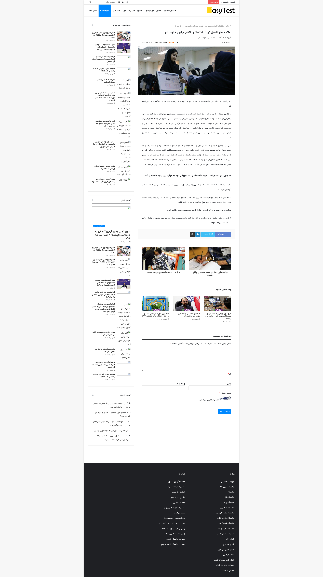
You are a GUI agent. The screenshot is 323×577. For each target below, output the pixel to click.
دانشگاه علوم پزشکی (225, 518)
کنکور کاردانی (228, 554)
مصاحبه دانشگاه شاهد (175, 539)
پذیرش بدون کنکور (226, 486)
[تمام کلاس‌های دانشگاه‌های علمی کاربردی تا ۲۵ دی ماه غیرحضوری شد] (123, 129)
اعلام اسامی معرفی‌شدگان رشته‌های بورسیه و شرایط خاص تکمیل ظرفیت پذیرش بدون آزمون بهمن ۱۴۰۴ (103, 308)
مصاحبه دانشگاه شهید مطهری (172, 544)
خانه (228, 26)
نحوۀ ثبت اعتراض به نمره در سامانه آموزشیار (105, 81)
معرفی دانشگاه (228, 570)
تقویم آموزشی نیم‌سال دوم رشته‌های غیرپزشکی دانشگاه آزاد (103, 180)
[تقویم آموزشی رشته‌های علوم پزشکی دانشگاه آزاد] (123, 170)
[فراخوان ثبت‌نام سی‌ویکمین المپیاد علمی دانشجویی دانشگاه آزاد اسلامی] (123, 60)
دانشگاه (221, 26)
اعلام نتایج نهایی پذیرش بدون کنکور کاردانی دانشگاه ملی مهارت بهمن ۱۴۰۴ (103, 262)
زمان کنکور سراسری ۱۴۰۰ (175, 533)
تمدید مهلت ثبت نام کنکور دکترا (171, 523)
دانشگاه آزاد (229, 497)
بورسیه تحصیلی (227, 481)
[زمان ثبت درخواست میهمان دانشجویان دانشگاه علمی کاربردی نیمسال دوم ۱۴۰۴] (123, 48)
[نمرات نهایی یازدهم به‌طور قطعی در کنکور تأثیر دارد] (123, 338)
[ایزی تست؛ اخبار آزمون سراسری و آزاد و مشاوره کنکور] (220, 10)
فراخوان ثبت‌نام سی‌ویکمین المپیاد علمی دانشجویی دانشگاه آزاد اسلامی (103, 59)
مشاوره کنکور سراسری (153, 10)
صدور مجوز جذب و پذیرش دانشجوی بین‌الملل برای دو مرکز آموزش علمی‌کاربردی (103, 144)
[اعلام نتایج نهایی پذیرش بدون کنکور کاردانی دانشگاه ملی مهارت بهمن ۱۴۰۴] (123, 267)
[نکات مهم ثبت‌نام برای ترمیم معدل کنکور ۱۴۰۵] (123, 353)
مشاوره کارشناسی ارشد (176, 486)
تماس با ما (93, 10)
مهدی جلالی (125, 430)
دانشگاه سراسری (227, 507)
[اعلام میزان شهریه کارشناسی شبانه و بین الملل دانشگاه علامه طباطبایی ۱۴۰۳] (155, 303)
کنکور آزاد (230, 539)
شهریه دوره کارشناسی (225, 533)
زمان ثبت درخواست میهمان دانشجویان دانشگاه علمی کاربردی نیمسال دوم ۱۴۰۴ (105, 47)
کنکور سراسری (169, 10)
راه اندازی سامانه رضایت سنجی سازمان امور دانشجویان (189, 314)
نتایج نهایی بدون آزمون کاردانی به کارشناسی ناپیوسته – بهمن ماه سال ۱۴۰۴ (112, 234)
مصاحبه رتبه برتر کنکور (225, 565)
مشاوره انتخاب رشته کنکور (133, 10)
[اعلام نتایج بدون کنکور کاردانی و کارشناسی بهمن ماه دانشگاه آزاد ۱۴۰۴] (123, 36)
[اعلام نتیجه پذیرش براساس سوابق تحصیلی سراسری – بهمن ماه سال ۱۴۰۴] (123, 295)
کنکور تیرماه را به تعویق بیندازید (105, 430)
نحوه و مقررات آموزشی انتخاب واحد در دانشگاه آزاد (104, 69)
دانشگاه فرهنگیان (226, 523)
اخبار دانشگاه (104, 10)
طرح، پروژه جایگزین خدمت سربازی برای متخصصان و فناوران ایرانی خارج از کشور (218, 316)
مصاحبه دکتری (179, 502)
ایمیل (228, 383)
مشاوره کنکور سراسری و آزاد (174, 507)
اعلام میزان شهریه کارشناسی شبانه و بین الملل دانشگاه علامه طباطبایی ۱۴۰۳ (155, 314)
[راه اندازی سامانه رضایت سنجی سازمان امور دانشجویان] (186, 303)
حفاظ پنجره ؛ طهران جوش (174, 518)
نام (229, 374)
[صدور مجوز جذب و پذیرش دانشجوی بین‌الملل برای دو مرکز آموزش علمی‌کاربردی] (123, 152)
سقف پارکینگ (179, 512)
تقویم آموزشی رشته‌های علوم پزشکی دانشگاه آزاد (105, 167)
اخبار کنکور (116, 10)
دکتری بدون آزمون (177, 497)
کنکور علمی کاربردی (226, 549)
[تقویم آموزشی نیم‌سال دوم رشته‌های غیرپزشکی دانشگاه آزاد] (123, 183)
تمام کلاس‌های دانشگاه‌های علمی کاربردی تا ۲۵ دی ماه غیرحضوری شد (105, 123)
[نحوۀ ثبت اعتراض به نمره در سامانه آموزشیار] (123, 84)
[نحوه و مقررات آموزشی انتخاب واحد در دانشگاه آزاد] (123, 72)
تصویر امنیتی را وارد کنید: (209, 399)
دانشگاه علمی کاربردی (225, 512)
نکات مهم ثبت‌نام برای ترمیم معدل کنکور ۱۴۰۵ (105, 350)
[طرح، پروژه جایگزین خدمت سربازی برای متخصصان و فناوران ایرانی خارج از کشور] (217, 303)
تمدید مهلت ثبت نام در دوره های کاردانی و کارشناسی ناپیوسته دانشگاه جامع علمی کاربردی (105, 96)
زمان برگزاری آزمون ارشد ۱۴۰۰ (173, 528)
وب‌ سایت (181, 383)
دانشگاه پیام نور (227, 502)
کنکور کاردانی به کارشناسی (223, 560)
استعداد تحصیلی (178, 492)
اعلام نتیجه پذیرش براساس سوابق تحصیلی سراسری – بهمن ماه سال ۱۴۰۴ (103, 294)
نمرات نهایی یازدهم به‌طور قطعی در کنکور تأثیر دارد (103, 333)
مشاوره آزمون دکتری (176, 481)
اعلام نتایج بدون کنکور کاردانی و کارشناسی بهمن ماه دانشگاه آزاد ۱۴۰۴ (103, 35)
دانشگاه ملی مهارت (226, 528)
